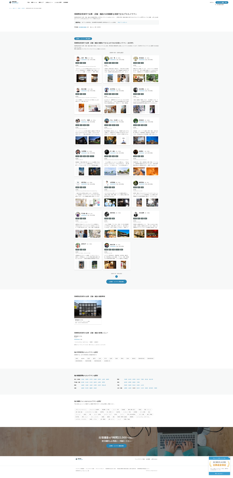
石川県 (91, 382)
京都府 (86, 385)
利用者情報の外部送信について (143, 468)
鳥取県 (125, 385)
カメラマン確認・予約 (222, 2)
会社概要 (148, 459)
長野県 (103, 382)
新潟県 (82, 382)
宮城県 (95, 379)
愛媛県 (91, 388)
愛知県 (134, 382)
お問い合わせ (154, 459)
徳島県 (82, 388)
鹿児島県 (151, 388)
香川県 (86, 388)
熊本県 (138, 388)
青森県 (86, 379)
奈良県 (99, 385)
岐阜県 (125, 382)
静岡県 (129, 382)
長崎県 (19, 8)
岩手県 (91, 379)
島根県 (129, 385)
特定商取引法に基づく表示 (111, 468)
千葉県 (142, 379)
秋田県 (99, 379)
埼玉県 (138, 379)
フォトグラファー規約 (90, 468)
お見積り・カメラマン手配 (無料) (83, 38)
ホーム (10, 8)
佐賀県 (129, 388)
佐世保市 (23, 8)
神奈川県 (151, 379)
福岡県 (125, 388)
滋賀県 (82, 385)
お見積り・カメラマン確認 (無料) (116, 445)
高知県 (95, 388)
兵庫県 (95, 385)
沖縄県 (155, 388)
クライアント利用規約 (80, 468)
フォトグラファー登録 (140, 459)
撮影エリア (15, 8)
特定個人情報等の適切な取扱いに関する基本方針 (126, 468)
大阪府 (91, 385)
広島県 (138, 385)
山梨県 (99, 382)
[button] (81, 342)
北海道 (82, 379)
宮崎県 (146, 388)
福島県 (107, 379)
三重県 (138, 382)
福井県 (95, 382)
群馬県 (134, 379)
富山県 (86, 382)
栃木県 (129, 379)
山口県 (142, 385)
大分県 (142, 388)
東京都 (146, 379)
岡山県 (134, 385)
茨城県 (125, 379)
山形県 (103, 379)
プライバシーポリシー (100, 468)
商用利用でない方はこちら (81, 470)
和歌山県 (104, 385)
